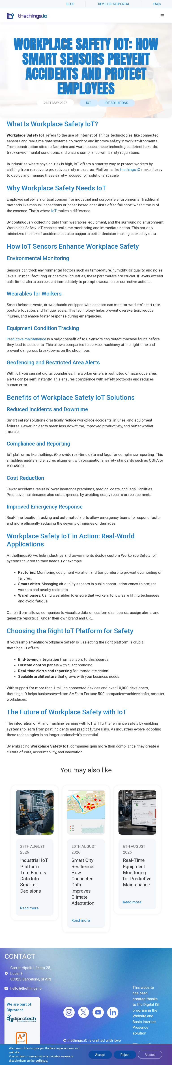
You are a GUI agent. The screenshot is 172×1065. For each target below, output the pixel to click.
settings (41, 1060)
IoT (88, 103)
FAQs (157, 4)
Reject (124, 1054)
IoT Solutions (116, 103)
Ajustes (150, 1054)
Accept (100, 1054)
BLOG (70, 4)
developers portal (114, 4)
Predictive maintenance (26, 339)
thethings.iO (130, 169)
